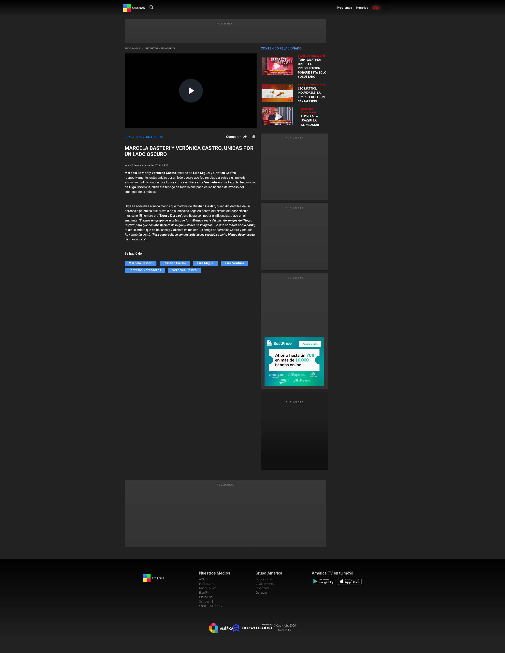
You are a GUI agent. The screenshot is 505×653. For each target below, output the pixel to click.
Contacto (261, 592)
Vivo (376, 7)
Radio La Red (208, 588)
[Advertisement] (294, 435)
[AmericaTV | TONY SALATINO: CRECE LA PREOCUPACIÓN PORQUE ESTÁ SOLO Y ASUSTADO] (277, 66)
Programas (344, 7)
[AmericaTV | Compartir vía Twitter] (244, 148)
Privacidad (262, 588)
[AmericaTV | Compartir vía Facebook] (244, 144)
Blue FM (204, 592)
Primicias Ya (206, 584)
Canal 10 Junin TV (211, 606)
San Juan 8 (206, 601)
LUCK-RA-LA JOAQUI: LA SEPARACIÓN (310, 121)
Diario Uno (205, 597)
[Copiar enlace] (253, 137)
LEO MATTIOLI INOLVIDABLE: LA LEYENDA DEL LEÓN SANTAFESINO (311, 95)
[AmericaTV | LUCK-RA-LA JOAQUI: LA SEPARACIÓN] (279, 117)
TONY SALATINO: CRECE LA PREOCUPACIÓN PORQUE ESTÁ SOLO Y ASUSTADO (312, 68)
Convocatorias (264, 579)
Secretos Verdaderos (160, 48)
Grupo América (264, 584)
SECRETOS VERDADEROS (311, 56)
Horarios (362, 7)
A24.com (204, 579)
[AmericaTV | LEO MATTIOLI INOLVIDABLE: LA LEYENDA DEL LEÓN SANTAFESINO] (277, 93)
